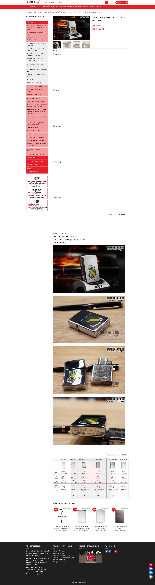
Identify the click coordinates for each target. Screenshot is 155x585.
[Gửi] (106, 2)
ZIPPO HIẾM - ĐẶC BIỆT (34, 83)
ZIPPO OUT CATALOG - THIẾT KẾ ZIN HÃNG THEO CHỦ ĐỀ (37, 105)
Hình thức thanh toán (59, 559)
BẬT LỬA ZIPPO (38, 12)
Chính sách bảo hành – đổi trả (61, 555)
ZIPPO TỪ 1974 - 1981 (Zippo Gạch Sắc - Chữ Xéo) (35, 60)
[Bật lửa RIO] (33, 2)
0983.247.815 (43, 569)
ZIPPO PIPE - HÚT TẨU (34, 98)
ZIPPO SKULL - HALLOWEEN (35, 140)
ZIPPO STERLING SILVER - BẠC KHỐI (36, 118)
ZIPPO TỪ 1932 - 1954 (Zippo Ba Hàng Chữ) (36, 44)
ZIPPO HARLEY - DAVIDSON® (35, 101)
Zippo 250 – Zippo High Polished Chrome (100, 527)
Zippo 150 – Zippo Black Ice (120, 527)
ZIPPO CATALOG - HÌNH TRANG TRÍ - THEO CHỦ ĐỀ (36, 123)
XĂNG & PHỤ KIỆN (56, 7)
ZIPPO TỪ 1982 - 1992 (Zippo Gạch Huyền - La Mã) (35, 65)
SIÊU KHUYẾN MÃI (68, 7)
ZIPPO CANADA (31, 79)
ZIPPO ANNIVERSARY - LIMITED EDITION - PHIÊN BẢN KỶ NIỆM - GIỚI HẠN (36, 111)
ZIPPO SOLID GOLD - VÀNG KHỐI (37, 86)
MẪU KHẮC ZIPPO (33, 165)
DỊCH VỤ (92, 7)
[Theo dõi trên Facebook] (106, 551)
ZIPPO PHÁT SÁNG (32, 127)
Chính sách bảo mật (58, 553)
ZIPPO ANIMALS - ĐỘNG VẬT (35, 134)
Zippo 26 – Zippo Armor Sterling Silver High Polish (81, 527)
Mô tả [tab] (55, 50)
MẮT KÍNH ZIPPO (32, 168)
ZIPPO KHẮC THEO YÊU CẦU (35, 154)
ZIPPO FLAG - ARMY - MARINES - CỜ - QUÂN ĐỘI (37, 145)
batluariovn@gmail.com (37, 574)
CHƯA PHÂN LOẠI (32, 172)
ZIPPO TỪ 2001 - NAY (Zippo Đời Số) (36, 75)
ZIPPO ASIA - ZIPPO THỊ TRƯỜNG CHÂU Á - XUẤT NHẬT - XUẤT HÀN (37, 27)
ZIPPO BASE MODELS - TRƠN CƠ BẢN (36, 90)
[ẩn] (151, 577)
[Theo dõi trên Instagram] (109, 551)
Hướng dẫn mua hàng (59, 562)
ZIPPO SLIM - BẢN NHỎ (34, 95)
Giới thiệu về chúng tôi (59, 551)
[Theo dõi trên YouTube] (115, 551)
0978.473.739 (39, 572)
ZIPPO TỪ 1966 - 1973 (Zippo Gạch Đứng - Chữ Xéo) (35, 54)
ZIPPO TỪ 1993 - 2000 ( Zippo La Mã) (90, 12)
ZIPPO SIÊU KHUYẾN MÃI (35, 161)
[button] (121, 2)
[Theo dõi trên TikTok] (112, 551)
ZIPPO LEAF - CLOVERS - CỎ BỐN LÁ (35, 150)
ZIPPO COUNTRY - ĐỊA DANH (35, 137)
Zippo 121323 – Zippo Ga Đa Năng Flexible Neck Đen (62, 527)
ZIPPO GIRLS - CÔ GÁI (33, 130)
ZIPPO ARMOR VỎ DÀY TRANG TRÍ (36, 33)
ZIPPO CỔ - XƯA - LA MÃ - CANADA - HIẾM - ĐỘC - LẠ (61, 12)
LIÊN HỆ (99, 7)
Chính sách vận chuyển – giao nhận (63, 557)
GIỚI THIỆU (46, 7)
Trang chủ (29, 12)
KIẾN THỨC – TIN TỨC (81, 7)
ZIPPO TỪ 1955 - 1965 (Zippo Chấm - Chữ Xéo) (35, 49)
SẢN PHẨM (32, 7)
